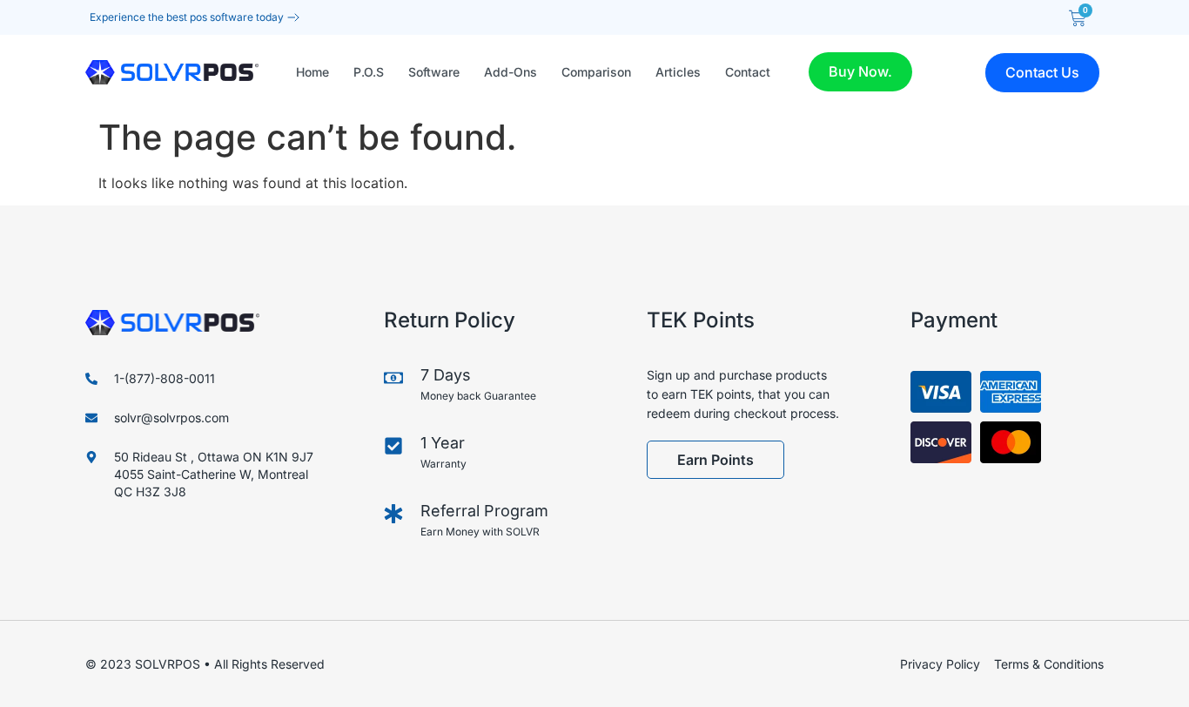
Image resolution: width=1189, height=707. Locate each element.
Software (434, 72)
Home (312, 72)
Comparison (596, 72)
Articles (678, 72)
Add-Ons (510, 72)
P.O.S (368, 72)
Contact (747, 72)
